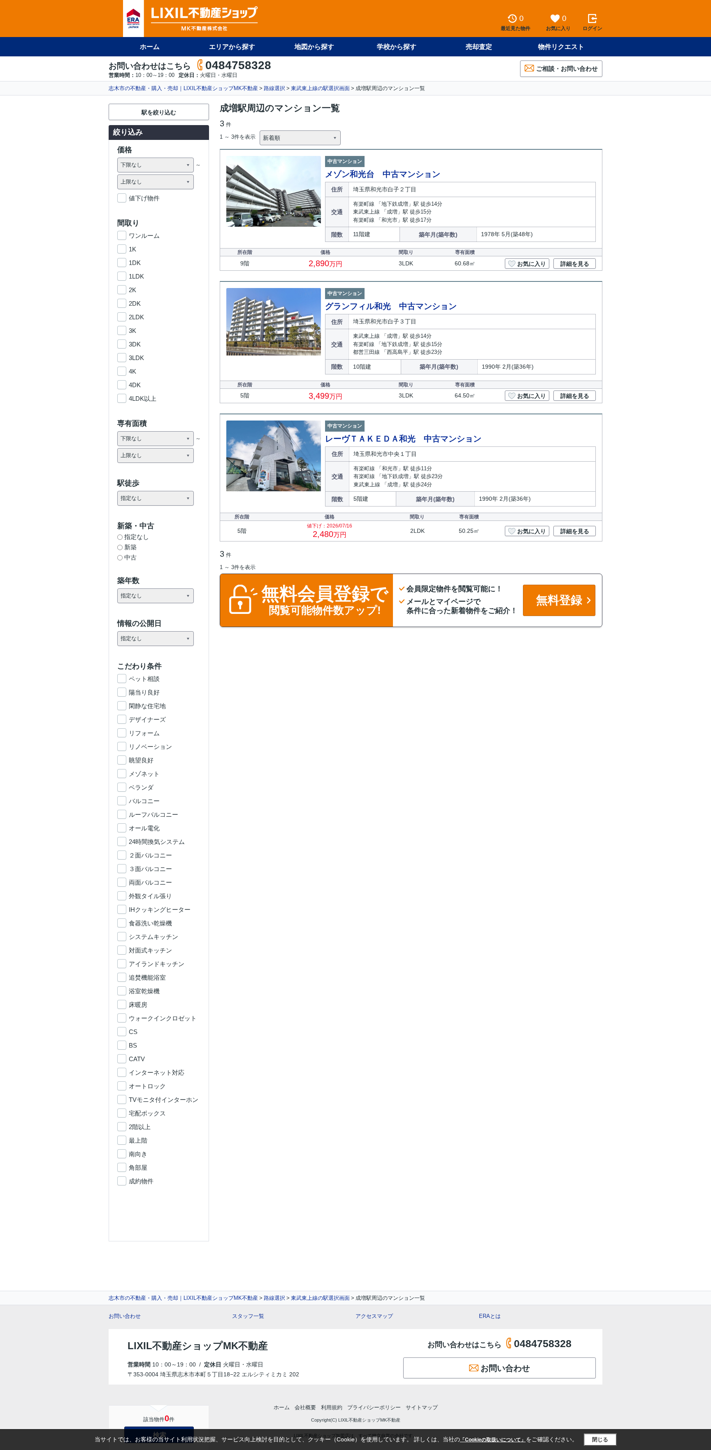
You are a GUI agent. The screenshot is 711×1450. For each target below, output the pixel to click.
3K (132, 330)
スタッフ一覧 (248, 1316)
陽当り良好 (144, 692)
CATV (137, 1058)
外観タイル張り (150, 895)
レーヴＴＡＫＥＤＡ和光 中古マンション (403, 438)
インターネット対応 (156, 1072)
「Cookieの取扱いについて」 (493, 1440)
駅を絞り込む (159, 112)
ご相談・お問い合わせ (567, 68)
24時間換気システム (157, 841)
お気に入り (531, 263)
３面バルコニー (150, 868)
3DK (135, 344)
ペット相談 (144, 678)
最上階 (138, 1140)
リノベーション (150, 746)
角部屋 (138, 1167)
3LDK (136, 357)
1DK (135, 262)
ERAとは (490, 1316)
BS (133, 1045)
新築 (130, 547)
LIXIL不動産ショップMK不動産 (198, 1345)
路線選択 (274, 88)
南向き (138, 1153)
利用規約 (331, 1407)
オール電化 (144, 828)
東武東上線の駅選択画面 (320, 88)
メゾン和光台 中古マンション (382, 174)
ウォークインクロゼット (163, 1018)
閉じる (600, 1439)
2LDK (136, 317)
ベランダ (141, 787)
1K (132, 249)
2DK (135, 303)
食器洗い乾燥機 (150, 923)
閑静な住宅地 (147, 705)
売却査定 (479, 46)
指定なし (136, 536)
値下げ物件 (144, 198)
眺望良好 (141, 760)
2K (132, 289)
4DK (135, 384)
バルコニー (144, 800)
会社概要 (305, 1407)
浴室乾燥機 (144, 991)
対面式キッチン (150, 950)
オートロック (147, 1086)
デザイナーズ (147, 719)
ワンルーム (144, 235)
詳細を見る (574, 263)
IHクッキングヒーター (160, 909)
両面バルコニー (150, 882)
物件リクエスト (561, 46)
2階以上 (140, 1126)
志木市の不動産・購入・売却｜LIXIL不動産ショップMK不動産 (183, 88)
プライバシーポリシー (374, 1407)
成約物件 (141, 1181)
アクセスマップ (374, 1316)
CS (133, 1031)
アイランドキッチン (156, 963)
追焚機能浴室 (147, 977)
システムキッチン (153, 936)
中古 (130, 557)
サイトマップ (422, 1407)
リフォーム (144, 733)
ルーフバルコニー (153, 814)
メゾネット (144, 773)
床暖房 (138, 1004)
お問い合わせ (125, 1316)
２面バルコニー (150, 855)
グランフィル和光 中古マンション (391, 306)
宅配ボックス (147, 1113)
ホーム (150, 46)
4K (132, 371)
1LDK (136, 276)
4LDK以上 (142, 398)
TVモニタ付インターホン (163, 1099)
